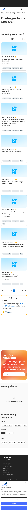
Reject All (14, 503)
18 (22, 290)
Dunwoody (22, 442)
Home (2, 12)
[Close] (26, 482)
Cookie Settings (14, 499)
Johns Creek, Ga (10, 12)
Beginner (10, 433)
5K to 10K (5, 470)
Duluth (5, 442)
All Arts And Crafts (7, 425)
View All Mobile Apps (8, 474)
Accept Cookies (14, 508)
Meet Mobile (6, 472)
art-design (18, 425)
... (8, 290)
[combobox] (6, 39)
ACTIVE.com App (7, 466)
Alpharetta (13, 442)
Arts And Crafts (21, 12)
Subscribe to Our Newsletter (10, 480)
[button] (16, 39)
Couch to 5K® (6, 468)
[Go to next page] (25, 290)
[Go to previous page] (2, 290)
